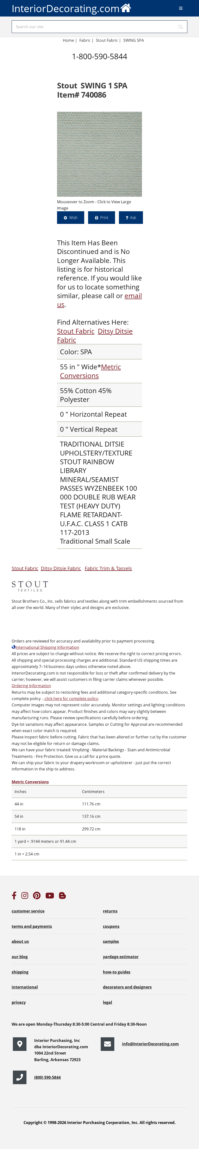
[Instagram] (24, 897)
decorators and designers (127, 987)
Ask (133, 217)
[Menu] (180, 8)
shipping (20, 972)
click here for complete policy (71, 698)
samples (111, 941)
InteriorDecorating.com (66, 8)
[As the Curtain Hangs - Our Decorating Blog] (62, 897)
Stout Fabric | (108, 40)
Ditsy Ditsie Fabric (61, 568)
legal (107, 1002)
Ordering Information (31, 685)
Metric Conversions (90, 371)
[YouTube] (49, 897)
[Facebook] (14, 897)
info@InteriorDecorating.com (150, 1044)
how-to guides (116, 972)
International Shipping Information (47, 647)
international (25, 987)
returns (110, 911)
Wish (73, 217)
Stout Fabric (75, 331)
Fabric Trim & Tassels (108, 568)
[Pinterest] (37, 897)
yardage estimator (121, 956)
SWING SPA (133, 40)
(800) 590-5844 (47, 1077)
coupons (111, 926)
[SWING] (99, 154)
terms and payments (32, 926)
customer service (28, 911)
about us (20, 941)
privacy (19, 1002)
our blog (20, 956)
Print (104, 217)
